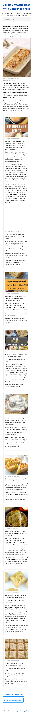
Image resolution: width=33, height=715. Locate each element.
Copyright (26, 711)
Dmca (6, 711)
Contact (10, 711)
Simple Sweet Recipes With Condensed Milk (16, 6)
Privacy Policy (18, 711)
